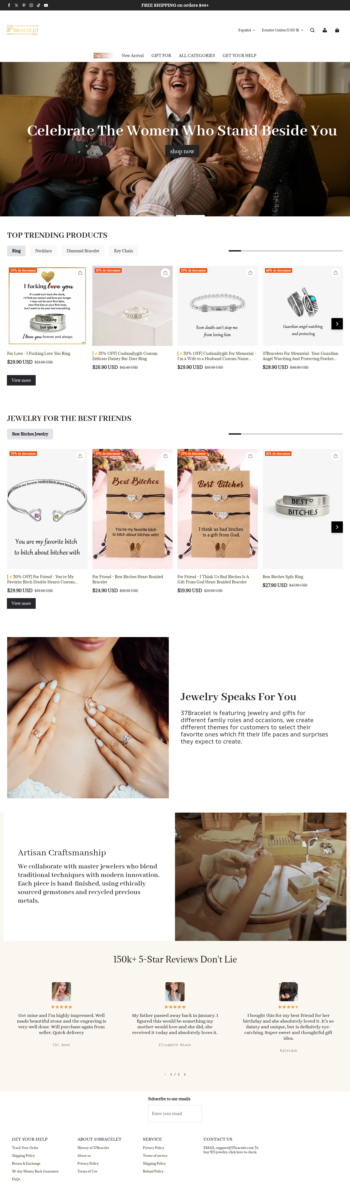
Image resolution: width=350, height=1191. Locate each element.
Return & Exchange (26, 1163)
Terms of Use (87, 1171)
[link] (161, 56)
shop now (182, 151)
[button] (312, 30)
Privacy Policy (88, 1163)
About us (84, 1155)
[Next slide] (185, 1074)
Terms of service (155, 1155)
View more (21, 380)
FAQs (16, 1179)
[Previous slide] (165, 1074)
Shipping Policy (23, 1155)
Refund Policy (153, 1171)
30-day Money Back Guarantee (35, 1171)
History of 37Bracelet (93, 1148)
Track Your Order (25, 1148)
